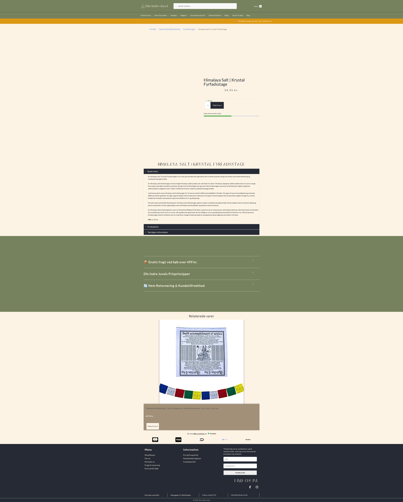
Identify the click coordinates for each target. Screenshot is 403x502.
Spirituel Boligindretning (169, 29)
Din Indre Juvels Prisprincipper (167, 274)
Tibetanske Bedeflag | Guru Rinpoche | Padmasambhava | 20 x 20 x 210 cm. (182, 408)
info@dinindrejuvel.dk (239, 495)
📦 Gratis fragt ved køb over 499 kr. (170, 262)
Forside (153, 29)
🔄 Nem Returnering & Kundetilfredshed (174, 285)
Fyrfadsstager (189, 29)
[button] (257, 6)
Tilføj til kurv (217, 105)
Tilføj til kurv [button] (152, 426)
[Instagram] (257, 487)
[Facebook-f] (250, 487)
